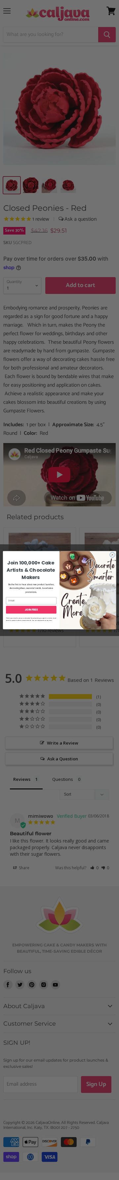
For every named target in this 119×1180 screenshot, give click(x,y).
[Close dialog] (112, 554)
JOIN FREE (31, 609)
